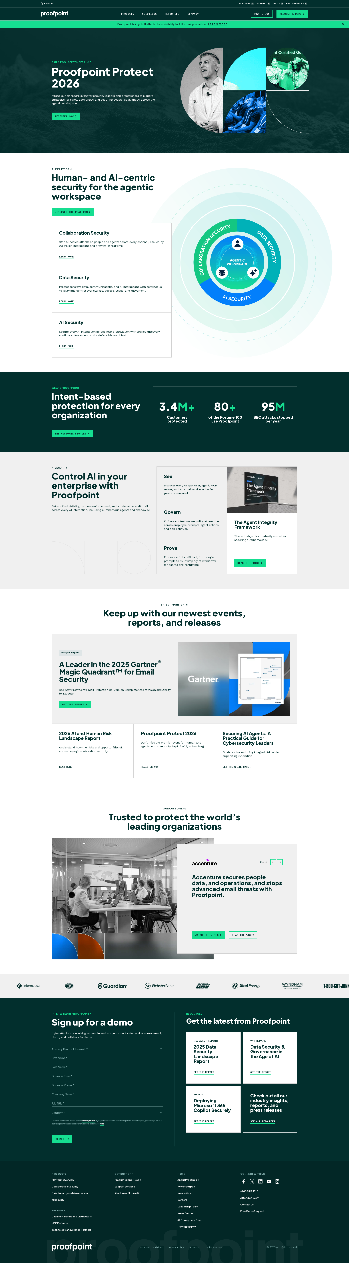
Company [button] (193, 14)
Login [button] (276, 3)
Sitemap (194, 1247)
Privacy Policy (88, 1121)
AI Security (58, 1199)
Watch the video (207, 935)
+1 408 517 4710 (249, 1191)
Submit (59, 1139)
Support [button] (261, 3)
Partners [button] (245, 3)
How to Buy (184, 1193)
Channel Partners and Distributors (72, 1216)
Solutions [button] (149, 14)
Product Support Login (128, 1179)
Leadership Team (187, 1206)
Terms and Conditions (150, 1247)
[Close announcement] (343, 24)
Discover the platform (71, 211)
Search (48, 3)
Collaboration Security (65, 1186)
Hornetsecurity (186, 1226)
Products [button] (127, 14)
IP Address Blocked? (127, 1193)
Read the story (243, 935)
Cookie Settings (213, 1247)
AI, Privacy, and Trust (189, 1220)
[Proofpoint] (57, 13)
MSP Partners (60, 1223)
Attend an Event (249, 1197)
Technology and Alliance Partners (71, 1229)
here (102, 1124)
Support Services (125, 1186)
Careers (182, 1199)
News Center (185, 1213)
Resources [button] (172, 14)
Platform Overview (63, 1179)
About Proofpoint (188, 1179)
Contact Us (247, 1204)
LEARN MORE (217, 24)
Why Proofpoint (186, 1186)
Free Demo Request (252, 1211)
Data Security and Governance (70, 1193)
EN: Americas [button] (295, 3)
